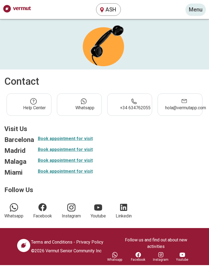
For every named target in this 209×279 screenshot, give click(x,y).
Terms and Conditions (51, 242)
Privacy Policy (89, 242)
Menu (195, 9)
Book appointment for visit (65, 138)
